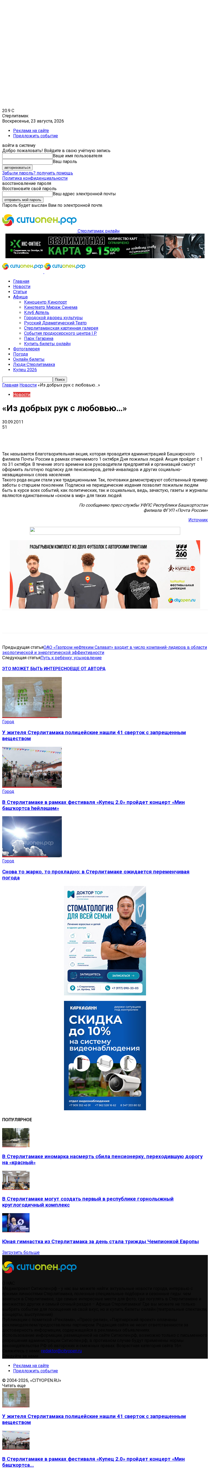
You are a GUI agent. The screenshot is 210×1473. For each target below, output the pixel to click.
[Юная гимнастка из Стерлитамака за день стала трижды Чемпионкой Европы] (16, 1230)
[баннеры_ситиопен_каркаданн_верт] (105, 1108)
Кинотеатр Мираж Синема (50, 307)
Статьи (20, 291)
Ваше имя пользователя (77, 155)
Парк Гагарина (38, 338)
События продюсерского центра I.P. (60, 333)
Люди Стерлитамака (34, 364)
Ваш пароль (65, 161)
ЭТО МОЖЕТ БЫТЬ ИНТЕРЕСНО (36, 668)
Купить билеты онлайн (47, 343)
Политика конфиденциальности (35, 178)
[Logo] (23, 271)
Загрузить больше (21, 1252)
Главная (21, 281)
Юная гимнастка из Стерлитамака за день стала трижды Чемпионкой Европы (100, 1242)
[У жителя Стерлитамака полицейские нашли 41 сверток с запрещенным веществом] (32, 716)
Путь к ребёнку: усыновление (71, 657)
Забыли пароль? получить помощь (37, 173)
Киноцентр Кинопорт (45, 302)
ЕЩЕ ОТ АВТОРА (88, 668)
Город (8, 721)
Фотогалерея (26, 348)
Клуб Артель (36, 312)
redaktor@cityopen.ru (61, 1350)
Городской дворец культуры (53, 317)
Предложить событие (35, 135)
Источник (198, 519)
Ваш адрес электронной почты (84, 193)
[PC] (105, 256)
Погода (20, 354)
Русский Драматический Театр (55, 323)
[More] (172, 435)
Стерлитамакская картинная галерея (61, 328)
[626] (105, 607)
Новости (21, 286)
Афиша (20, 297)
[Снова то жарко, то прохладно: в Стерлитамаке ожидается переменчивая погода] (32, 855)
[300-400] (105, 993)
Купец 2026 (25, 369)
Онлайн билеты (29, 359)
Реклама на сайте (31, 130)
